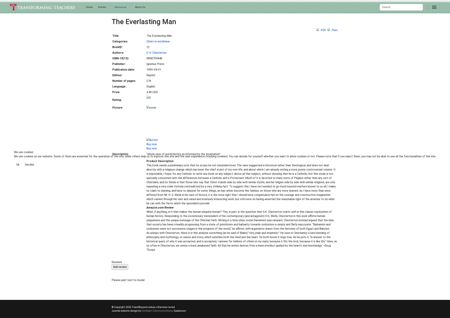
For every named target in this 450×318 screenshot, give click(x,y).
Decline (29, 164)
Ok (18, 164)
